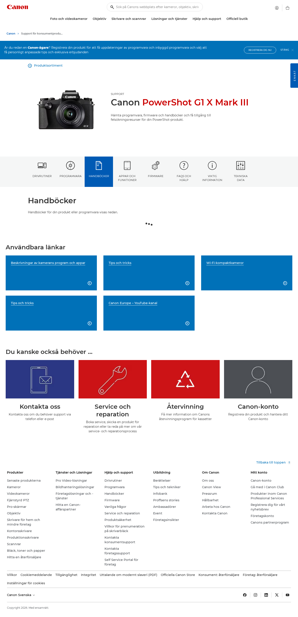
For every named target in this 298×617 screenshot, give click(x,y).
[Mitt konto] (276, 7)
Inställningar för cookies (26, 583)
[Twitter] (277, 595)
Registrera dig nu (260, 50)
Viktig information (212, 177)
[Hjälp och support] (223, 19)
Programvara (71, 176)
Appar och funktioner (127, 177)
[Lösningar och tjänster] (189, 19)
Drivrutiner (42, 176)
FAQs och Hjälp (184, 177)
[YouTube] (287, 595)
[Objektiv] (108, 19)
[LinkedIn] (266, 595)
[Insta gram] (255, 595)
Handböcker (99, 176)
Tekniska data (241, 177)
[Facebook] (245, 595)
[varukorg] (287, 7)
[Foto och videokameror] (89, 19)
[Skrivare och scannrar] (148, 19)
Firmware (155, 176)
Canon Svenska (19, 595)
